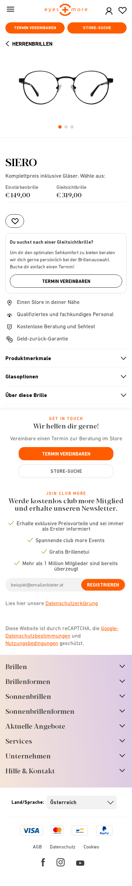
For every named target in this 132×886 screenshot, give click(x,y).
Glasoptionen (63, 376)
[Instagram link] (61, 862)
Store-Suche (97, 27)
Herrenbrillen (32, 44)
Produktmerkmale (63, 358)
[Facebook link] (43, 862)
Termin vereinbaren (35, 27)
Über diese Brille (63, 395)
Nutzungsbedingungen (31, 643)
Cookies (91, 846)
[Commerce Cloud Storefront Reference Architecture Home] (66, 10)
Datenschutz (62, 846)
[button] (109, 11)
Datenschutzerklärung (71, 603)
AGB (37, 846)
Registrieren (103, 585)
